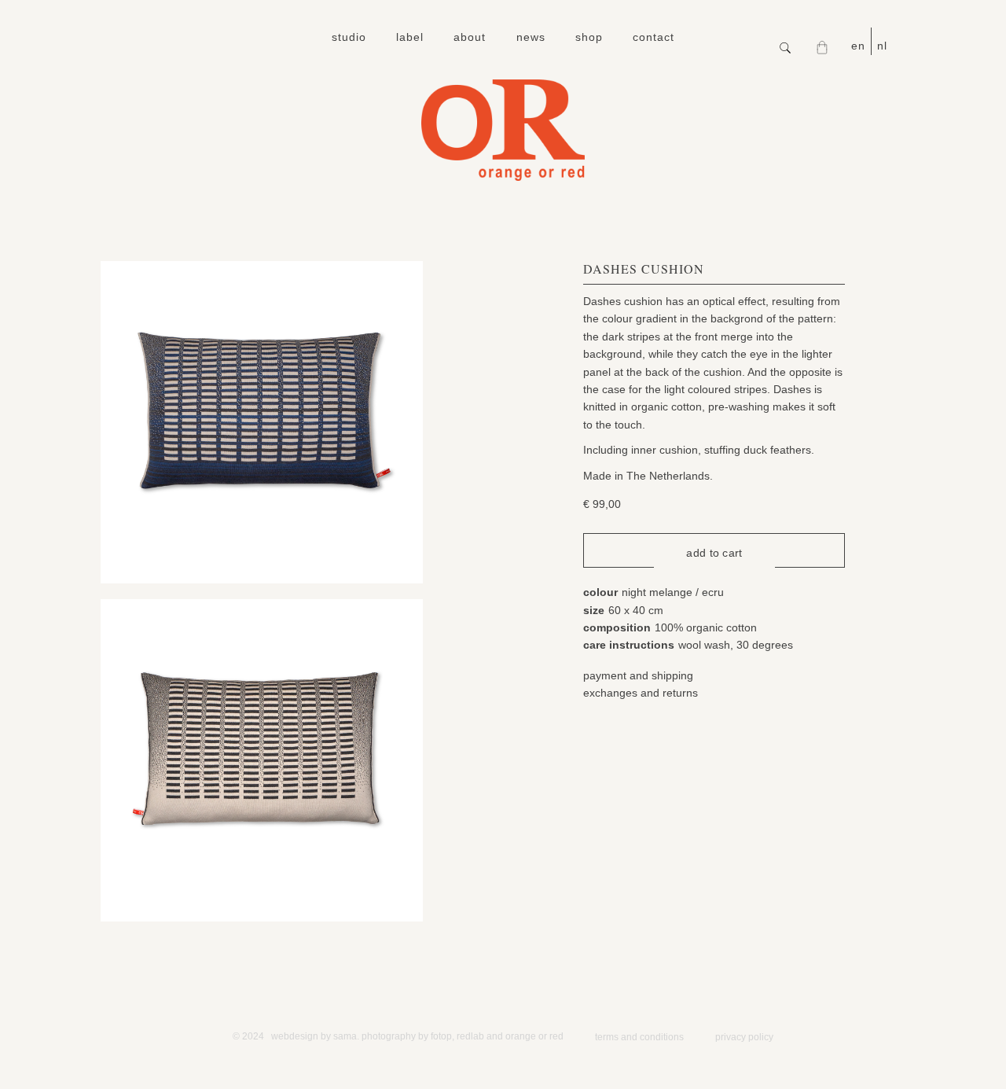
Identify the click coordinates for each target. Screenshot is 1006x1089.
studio (349, 37)
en (858, 45)
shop (589, 37)
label (410, 37)
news (530, 37)
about (469, 37)
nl (882, 45)
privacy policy (744, 1037)
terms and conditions (639, 1037)
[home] (503, 130)
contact (653, 37)
